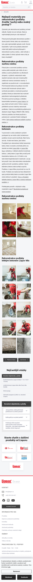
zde (9, 567)
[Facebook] (3, 500)
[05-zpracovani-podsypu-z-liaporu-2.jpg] (24, 228)
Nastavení (16, 571)
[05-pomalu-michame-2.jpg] (9, 290)
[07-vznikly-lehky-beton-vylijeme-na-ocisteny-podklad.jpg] (9, 308)
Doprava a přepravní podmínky (10, 519)
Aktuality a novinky (7, 538)
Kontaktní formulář (11, 506)
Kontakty (4, 521)
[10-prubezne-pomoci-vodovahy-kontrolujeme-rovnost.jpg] (24, 326)
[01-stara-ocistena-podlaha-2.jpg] (9, 210)
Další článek (23, 359)
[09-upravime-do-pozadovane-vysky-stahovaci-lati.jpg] (9, 326)
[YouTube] (13, 500)
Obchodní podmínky (7, 527)
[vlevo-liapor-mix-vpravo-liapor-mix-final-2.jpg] (24, 344)
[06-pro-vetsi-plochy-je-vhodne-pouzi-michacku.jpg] (24, 290)
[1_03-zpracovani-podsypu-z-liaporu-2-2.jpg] (24, 210)
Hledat (28, 7)
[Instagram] (8, 500)
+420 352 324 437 (11, 495)
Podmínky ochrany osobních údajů (11, 530)
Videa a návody (6, 541)
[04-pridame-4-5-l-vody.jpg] (24, 272)
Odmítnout (8, 577)
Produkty (4, 516)
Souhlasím (24, 577)
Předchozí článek (11, 359)
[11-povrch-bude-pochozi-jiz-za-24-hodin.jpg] (9, 344)
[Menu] (30, 2)
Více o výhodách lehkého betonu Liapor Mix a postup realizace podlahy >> (16, 179)
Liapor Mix (16, 148)
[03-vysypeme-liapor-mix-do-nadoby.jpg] (9, 272)
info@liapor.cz (10, 491)
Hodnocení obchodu (7, 524)
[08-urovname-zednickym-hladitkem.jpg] (24, 308)
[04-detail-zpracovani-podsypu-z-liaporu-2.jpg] (9, 228)
